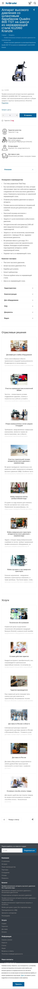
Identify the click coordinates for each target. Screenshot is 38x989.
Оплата (4, 932)
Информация (6, 936)
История (4, 864)
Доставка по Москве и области (19, 724)
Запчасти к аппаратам (9, 913)
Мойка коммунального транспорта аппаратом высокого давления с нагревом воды (19, 534)
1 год (12, 120)
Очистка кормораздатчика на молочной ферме (19, 389)
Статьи (4, 945)
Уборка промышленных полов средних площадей (19, 424)
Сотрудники (5, 872)
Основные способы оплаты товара (19, 791)
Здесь (23, 975)
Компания (5, 858)
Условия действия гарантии (19, 656)
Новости (4, 942)
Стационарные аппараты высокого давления (17, 895)
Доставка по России (19, 757)
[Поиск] (35, 3)
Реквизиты (5, 878)
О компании (6, 861)
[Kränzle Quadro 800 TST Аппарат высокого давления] (19, 71)
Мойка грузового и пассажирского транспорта (19, 570)
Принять (18, 984)
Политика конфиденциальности (12, 954)
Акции (4, 948)
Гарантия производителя (19, 690)
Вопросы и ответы (8, 951)
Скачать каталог (7, 940)
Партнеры (5, 869)
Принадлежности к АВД (9, 910)
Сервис (4, 923)
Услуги (4, 920)
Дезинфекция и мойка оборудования (19, 355)
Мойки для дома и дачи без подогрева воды (16, 907)
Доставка (5, 929)
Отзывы (4, 875)
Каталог (4, 882)
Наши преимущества (9, 867)
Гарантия (5, 926)
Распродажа (6, 915)
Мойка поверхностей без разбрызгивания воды (19, 497)
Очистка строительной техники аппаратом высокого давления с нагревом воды (19, 461)
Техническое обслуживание (19, 622)
